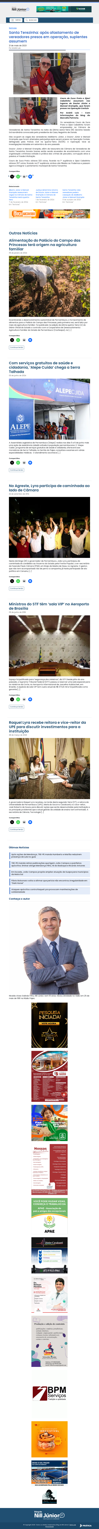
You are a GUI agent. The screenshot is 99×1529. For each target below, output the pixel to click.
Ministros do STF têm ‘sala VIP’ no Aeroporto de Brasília (49, 606)
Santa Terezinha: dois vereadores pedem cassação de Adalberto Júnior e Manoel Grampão (73, 193)
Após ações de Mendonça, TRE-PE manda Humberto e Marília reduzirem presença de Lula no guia (46, 855)
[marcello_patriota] (49, 1496)
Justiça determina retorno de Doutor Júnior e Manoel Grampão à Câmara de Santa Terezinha (47, 193)
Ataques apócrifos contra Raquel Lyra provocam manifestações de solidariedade (44, 890)
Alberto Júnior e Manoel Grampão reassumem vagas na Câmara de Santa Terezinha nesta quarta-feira (20, 195)
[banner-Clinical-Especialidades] (49, 1169)
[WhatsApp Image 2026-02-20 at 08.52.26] (49, 1025)
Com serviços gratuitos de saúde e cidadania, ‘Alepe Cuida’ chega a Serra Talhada (44, 367)
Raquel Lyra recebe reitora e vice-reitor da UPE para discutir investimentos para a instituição (47, 727)
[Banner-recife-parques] (49, 1122)
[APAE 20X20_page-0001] (49, 1216)
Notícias (13, 28)
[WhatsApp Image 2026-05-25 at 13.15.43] (49, 1076)
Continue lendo (16, 347)
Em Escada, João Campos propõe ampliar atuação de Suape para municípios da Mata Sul (49, 873)
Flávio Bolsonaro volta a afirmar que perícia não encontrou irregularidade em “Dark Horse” (49, 882)
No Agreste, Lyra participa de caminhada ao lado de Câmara (49, 488)
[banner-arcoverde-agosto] (49, 213)
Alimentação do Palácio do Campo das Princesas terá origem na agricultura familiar (45, 245)
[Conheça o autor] (49, 949)
